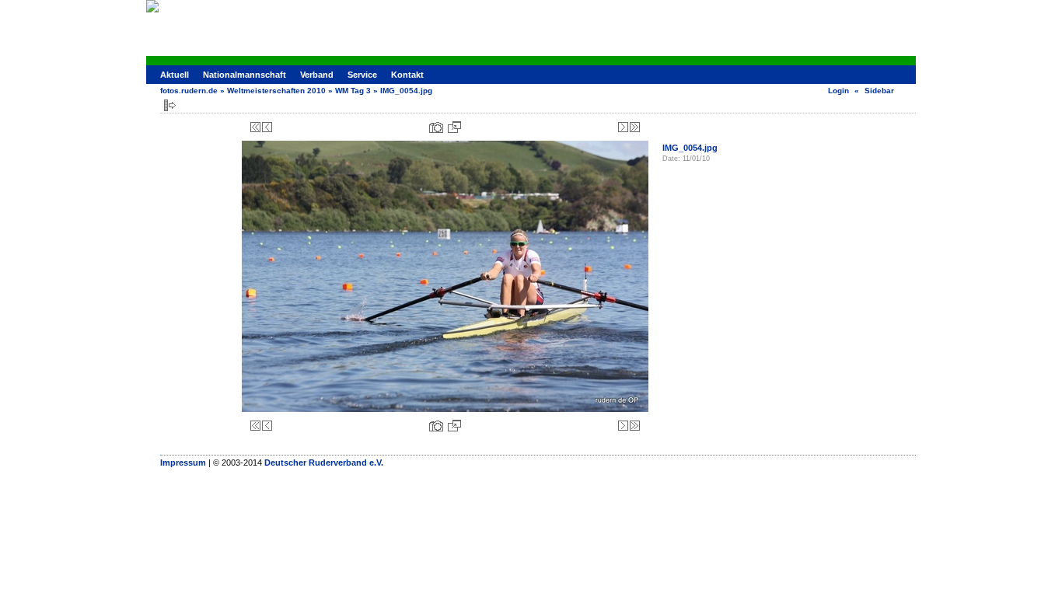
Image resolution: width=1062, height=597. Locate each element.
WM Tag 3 (353, 90)
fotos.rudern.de (189, 90)
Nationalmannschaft (244, 74)
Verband (317, 74)
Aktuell (174, 74)
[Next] (623, 127)
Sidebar (879, 90)
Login (838, 90)
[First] (255, 127)
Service (362, 74)
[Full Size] (454, 127)
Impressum (183, 462)
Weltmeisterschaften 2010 (276, 90)
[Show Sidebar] (170, 105)
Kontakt (407, 74)
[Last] (635, 127)
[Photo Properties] (436, 127)
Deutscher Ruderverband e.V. (323, 462)
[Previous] (267, 127)
